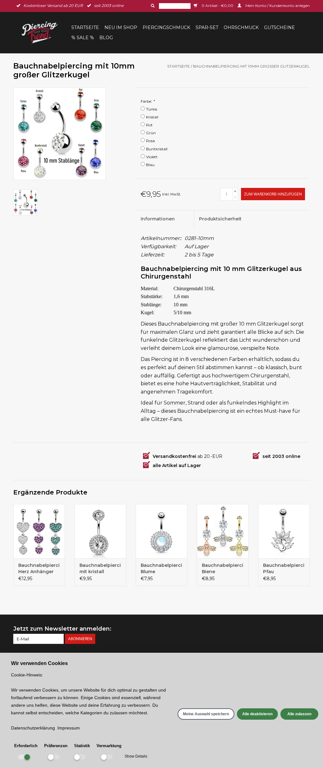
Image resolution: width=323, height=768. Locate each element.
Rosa (150, 140)
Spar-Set (207, 27)
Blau (150, 164)
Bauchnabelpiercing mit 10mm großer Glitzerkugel (251, 66)
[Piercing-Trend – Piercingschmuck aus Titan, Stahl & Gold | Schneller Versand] (41, 32)
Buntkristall (156, 149)
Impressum (68, 727)
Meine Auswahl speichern (206, 714)
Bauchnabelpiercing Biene (223, 568)
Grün (151, 132)
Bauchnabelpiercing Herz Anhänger (39, 568)
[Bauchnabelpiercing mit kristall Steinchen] (100, 531)
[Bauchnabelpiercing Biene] (223, 531)
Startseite (85, 27)
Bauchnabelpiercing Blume (161, 568)
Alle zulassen (299, 714)
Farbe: (148, 101)
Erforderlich (26, 745)
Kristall (152, 117)
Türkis (151, 109)
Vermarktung (109, 745)
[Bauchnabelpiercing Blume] (161, 531)
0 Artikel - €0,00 (217, 5)
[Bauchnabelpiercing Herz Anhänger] (39, 531)
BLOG (106, 37)
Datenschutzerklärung (33, 727)
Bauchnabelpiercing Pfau (284, 568)
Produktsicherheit (220, 219)
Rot (149, 125)
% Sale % (82, 37)
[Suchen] (152, 5)
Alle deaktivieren (257, 714)
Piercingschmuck (166, 27)
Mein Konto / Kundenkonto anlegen (277, 5)
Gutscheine (279, 27)
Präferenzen (56, 745)
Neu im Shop (120, 27)
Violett (152, 156)
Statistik (82, 745)
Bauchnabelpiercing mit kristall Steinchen (100, 568)
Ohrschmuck (241, 27)
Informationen (158, 219)
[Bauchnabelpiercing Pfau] (284, 531)
